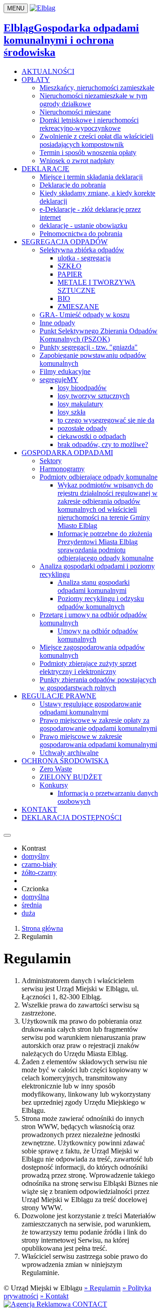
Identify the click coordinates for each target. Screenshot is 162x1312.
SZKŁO (69, 266)
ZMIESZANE (78, 306)
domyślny (36, 856)
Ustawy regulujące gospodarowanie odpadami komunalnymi (90, 708)
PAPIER (70, 274)
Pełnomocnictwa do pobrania (81, 233)
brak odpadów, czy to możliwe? (103, 444)
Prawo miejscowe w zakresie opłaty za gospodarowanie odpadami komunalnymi (98, 724)
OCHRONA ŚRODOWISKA (65, 761)
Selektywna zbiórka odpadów (82, 250)
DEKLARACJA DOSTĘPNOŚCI (72, 817)
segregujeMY (59, 379)
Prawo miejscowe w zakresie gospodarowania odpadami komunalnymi (98, 740)
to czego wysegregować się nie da (106, 420)
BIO (64, 298)
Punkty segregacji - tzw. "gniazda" (89, 347)
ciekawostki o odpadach (92, 436)
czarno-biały (39, 864)
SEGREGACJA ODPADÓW (65, 242)
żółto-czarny (39, 872)
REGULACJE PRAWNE (59, 696)
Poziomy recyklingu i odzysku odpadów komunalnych (101, 602)
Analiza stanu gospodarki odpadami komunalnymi (94, 586)
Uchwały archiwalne (69, 752)
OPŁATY (36, 79)
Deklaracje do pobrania (73, 185)
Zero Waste (56, 769)
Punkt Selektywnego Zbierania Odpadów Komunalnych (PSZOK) (99, 335)
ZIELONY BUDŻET (71, 777)
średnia (32, 905)
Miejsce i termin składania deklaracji (91, 177)
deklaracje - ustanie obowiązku (83, 225)
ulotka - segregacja (84, 258)
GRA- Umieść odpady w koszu (85, 315)
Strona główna (42, 928)
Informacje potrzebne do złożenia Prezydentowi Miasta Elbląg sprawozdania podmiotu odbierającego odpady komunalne (105, 546)
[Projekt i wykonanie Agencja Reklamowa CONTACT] (55, 1304)
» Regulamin (102, 1288)
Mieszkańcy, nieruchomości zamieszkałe (97, 87)
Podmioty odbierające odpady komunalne (99, 477)
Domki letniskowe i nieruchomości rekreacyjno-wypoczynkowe (89, 124)
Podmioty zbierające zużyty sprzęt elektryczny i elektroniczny (88, 667)
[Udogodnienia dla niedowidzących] (7, 835)
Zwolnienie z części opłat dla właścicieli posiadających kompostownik (96, 140)
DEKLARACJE (45, 169)
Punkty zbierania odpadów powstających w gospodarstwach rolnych (98, 684)
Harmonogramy (62, 469)
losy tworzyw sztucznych (94, 396)
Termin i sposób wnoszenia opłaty (88, 152)
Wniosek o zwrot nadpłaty (77, 160)
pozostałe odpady (82, 428)
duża (28, 913)
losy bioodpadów (82, 388)
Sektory (51, 461)
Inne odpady (57, 323)
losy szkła (72, 412)
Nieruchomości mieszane (75, 112)
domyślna (35, 897)
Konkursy (54, 785)
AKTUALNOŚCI (48, 71)
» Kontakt (54, 1296)
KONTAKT (39, 809)
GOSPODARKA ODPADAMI (67, 452)
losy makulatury (80, 404)
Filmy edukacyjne (65, 371)
